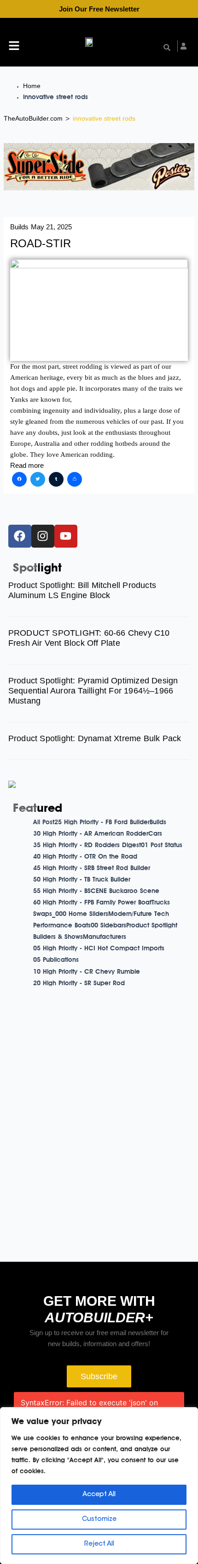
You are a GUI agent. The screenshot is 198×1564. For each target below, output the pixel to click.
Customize (99, 1519)
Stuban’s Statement (141, 1076)
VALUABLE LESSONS (141, 1226)
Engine (142, 1210)
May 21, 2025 (51, 227)
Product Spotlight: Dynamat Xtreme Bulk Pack (94, 738)
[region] (99, 1485)
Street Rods (141, 1162)
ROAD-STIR (40, 244)
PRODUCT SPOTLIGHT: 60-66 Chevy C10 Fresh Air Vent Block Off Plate (89, 638)
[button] (14, 46)
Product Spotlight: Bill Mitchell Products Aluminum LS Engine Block (82, 590)
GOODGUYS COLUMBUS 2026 (141, 1178)
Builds (19, 227)
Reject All (99, 1544)
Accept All (99, 1495)
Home (32, 85)
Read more (27, 465)
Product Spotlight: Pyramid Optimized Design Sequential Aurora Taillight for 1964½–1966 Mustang (93, 690)
